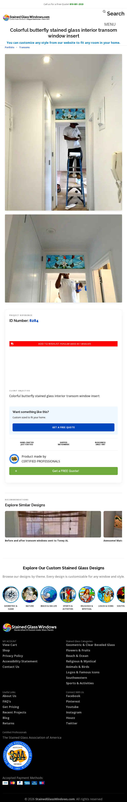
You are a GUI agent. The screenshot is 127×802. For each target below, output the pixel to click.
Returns (8, 723)
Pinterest (73, 701)
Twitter (71, 723)
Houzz (70, 718)
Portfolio (9, 47)
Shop (6, 650)
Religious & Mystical (81, 661)
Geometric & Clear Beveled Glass (90, 645)
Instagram (74, 712)
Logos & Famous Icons (82, 672)
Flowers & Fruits (78, 650)
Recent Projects (14, 712)
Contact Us (10, 667)
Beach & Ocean (77, 656)
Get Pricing (10, 707)
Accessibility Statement (20, 661)
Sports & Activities (80, 683)
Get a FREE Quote (63, 427)
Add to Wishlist (59, 343)
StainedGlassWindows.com (55, 799)
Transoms (24, 47)
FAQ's (6, 701)
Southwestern (76, 678)
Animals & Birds (77, 667)
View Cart (9, 645)
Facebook (73, 696)
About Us (9, 696)
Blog (5, 718)
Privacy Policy (12, 656)
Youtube (72, 707)
